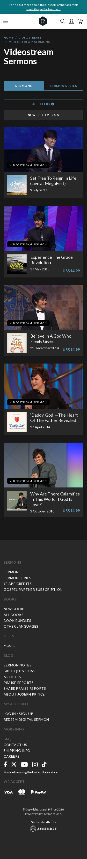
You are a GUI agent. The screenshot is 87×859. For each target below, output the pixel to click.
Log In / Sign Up (18, 714)
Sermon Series (63, 86)
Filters (43, 104)
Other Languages (21, 626)
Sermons (23, 86)
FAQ (7, 739)
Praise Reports (19, 683)
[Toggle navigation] (5, 21)
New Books (15, 609)
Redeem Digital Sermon (26, 719)
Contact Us (15, 745)
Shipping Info (17, 750)
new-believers (42, 115)
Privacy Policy (34, 814)
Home (9, 37)
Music (9, 646)
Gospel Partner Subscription (33, 589)
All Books (14, 615)
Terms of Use (52, 814)
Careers (12, 756)
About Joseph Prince (24, 694)
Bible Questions (20, 671)
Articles (12, 677)
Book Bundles (17, 620)
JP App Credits (18, 584)
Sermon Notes (17, 665)
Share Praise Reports (25, 688)
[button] (71, 21)
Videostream (30, 37)
